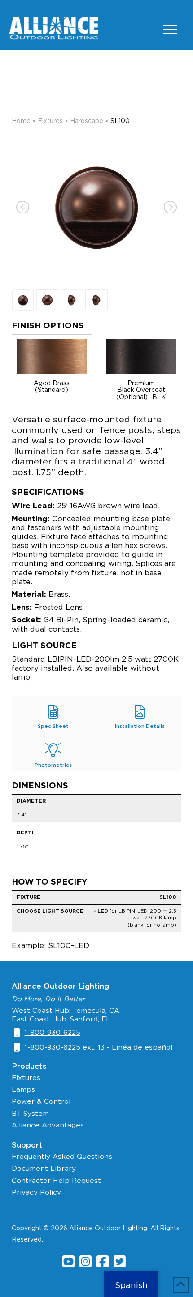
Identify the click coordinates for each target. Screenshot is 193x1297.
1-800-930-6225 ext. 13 (65, 1047)
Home (21, 120)
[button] (170, 29)
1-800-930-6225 (52, 1032)
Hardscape (86, 120)
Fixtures (50, 120)
